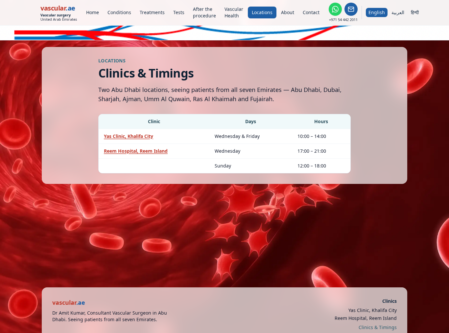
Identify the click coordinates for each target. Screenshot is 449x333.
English (376, 12)
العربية (397, 12)
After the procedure (204, 12)
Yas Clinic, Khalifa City (128, 136)
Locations (262, 12)
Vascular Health (234, 12)
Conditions (119, 12)
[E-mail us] (351, 9)
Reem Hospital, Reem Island (136, 151)
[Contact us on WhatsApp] (335, 9)
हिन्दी (415, 12)
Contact (311, 12)
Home (92, 12)
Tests (178, 12)
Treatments (152, 12)
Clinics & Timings (378, 327)
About (287, 12)
